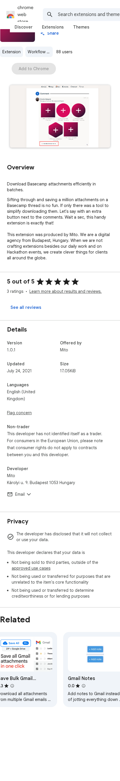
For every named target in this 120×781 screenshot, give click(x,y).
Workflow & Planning (40, 51)
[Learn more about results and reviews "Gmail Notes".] (84, 686)
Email (20, 494)
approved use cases (31, 568)
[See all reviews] (26, 307)
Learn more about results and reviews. (65, 291)
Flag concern (19, 412)
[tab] (23, 27)
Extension (11, 51)
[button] (60, 117)
